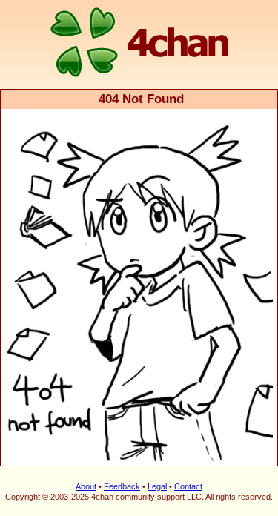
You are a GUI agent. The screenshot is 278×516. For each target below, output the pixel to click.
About (86, 486)
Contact (188, 486)
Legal (157, 486)
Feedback (122, 486)
